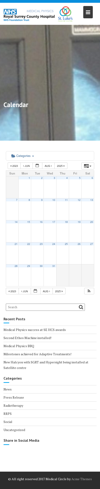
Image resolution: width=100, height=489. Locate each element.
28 (16, 266)
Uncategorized (14, 430)
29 (28, 266)
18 (66, 222)
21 (16, 244)
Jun (27, 166)
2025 (60, 166)
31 (53, 266)
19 (79, 222)
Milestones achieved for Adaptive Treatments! (37, 354)
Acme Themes (81, 479)
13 (91, 200)
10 (53, 200)
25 (66, 244)
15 (28, 222)
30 (41, 266)
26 (79, 244)
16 (41, 222)
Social (7, 421)
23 (41, 244)
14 (16, 222)
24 (53, 244)
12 (79, 200)
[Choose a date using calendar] (37, 165)
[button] (89, 291)
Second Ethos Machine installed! (27, 338)
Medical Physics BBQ (18, 346)
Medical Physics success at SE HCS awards (34, 329)
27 (91, 244)
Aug (48, 166)
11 (66, 200)
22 (28, 244)
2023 (15, 166)
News (7, 389)
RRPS (7, 413)
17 (53, 222)
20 (91, 222)
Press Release (13, 397)
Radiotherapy (13, 405)
